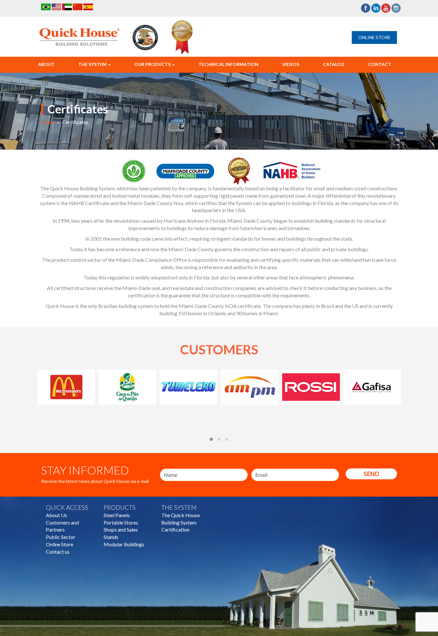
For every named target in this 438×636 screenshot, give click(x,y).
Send (371, 473)
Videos (290, 64)
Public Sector (60, 537)
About (46, 64)
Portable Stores (121, 522)
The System (92, 64)
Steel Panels (117, 515)
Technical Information (228, 64)
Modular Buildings (124, 544)
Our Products (153, 64)
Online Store (374, 37)
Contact (379, 64)
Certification (175, 529)
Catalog (333, 64)
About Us (56, 515)
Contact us (58, 552)
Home (48, 122)
